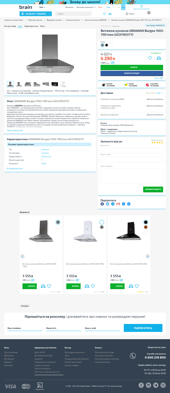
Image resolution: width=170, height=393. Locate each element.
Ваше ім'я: (105, 145)
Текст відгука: (107, 166)
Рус (119, 7)
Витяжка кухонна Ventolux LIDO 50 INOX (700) (39, 265)
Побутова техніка (35, 20)
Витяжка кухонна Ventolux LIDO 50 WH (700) (85, 264)
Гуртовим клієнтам (104, 355)
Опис (20, 26)
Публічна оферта (42, 368)
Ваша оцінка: (157, 140)
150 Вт (43, 164)
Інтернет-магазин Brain (13, 20)
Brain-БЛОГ (40, 352)
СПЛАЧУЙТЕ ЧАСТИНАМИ (153, 85)
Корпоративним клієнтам (107, 359)
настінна (44, 153)
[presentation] (22, 256)
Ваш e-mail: (105, 154)
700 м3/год (46, 156)
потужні (24, 306)
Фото (42, 26)
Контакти (8, 365)
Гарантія (38, 359)
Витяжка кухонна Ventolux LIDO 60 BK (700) (128, 264)
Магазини (69, 7)
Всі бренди (9, 359)
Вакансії (8, 362)
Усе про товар (10, 26)
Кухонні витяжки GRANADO (96, 20)
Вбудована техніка (54, 20)
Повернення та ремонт (45, 362)
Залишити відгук (153, 189)
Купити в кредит (132, 73)
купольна (45, 149)
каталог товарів (36, 13)
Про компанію (11, 352)
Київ (41, 7)
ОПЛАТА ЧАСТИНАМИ (132, 85)
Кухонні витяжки (73, 20)
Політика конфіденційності (47, 372)
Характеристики (31, 26)
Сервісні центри (42, 365)
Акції (67, 355)
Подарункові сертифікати (77, 359)
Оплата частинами (73, 362)
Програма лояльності (85, 7)
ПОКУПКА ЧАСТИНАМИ (110, 85)
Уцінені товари (71, 365)
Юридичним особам (104, 352)
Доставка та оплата (43, 355)
